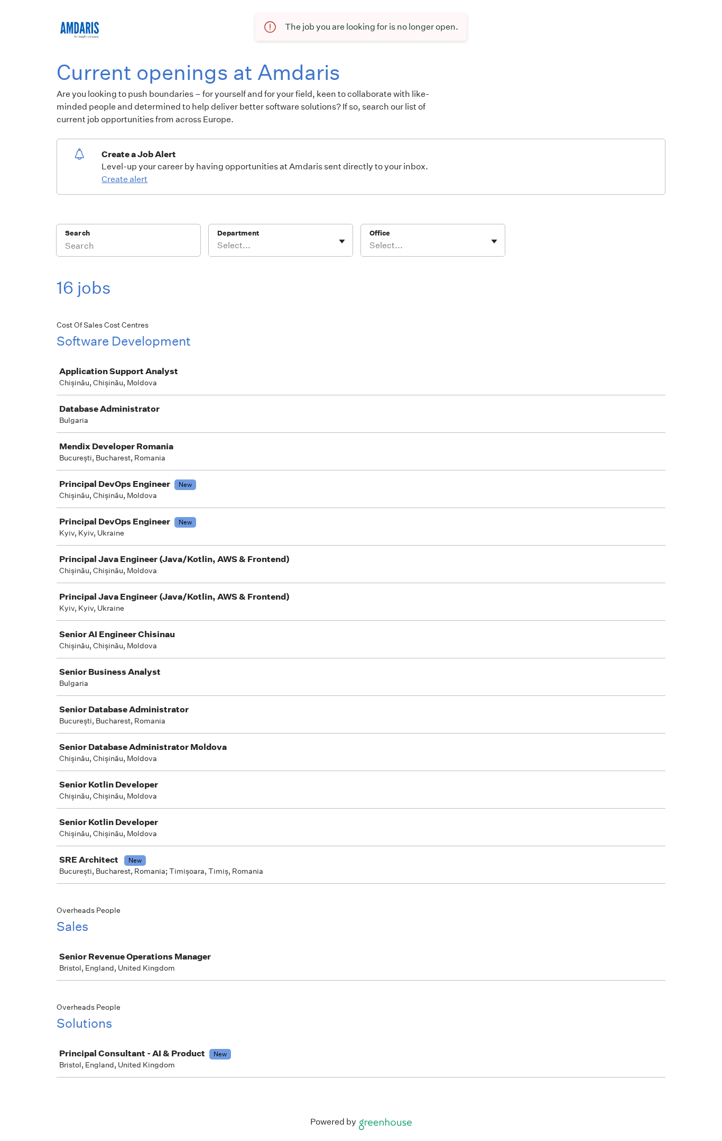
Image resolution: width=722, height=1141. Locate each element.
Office (379, 233)
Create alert (124, 179)
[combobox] (218, 245)
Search (77, 233)
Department (238, 233)
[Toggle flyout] (342, 241)
